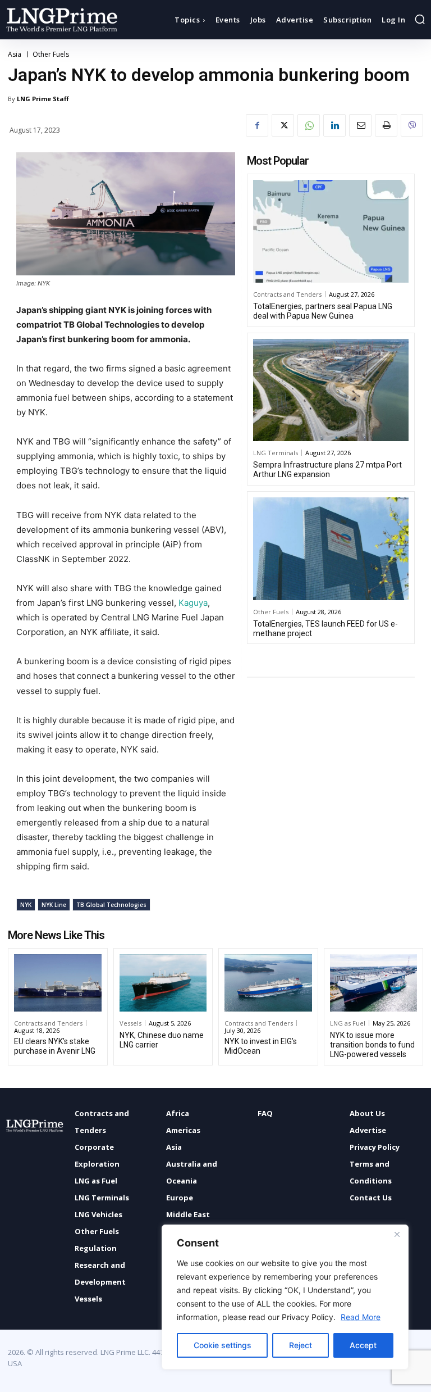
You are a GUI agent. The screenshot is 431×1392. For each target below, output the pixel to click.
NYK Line (54, 905)
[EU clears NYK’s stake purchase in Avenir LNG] (58, 983)
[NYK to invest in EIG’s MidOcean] (268, 983)
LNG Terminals (275, 453)
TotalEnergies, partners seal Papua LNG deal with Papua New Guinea (322, 311)
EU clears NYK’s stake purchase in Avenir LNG (54, 1046)
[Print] (386, 125)
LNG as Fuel (347, 1023)
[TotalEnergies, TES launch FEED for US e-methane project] (331, 548)
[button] (419, 19)
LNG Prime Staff (43, 98)
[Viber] (412, 125)
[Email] (360, 125)
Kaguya (193, 602)
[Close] (397, 1234)
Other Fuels (51, 54)
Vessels (130, 1023)
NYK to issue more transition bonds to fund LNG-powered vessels (372, 1045)
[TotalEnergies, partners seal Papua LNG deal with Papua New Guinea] (331, 231)
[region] (285, 1297)
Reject (300, 1345)
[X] (283, 125)
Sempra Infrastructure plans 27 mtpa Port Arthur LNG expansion (327, 469)
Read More (360, 1317)
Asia (14, 54)
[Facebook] (257, 125)
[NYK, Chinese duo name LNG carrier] (163, 983)
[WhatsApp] (308, 125)
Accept (363, 1345)
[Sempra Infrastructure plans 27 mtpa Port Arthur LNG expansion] (331, 390)
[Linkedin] (334, 125)
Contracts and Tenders (287, 294)
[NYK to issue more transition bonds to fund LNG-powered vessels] (374, 983)
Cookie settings (222, 1345)
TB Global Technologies (111, 905)
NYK (25, 905)
